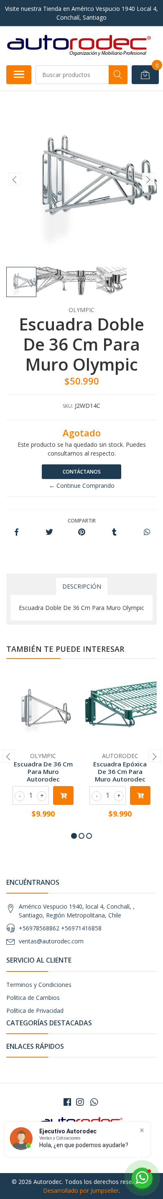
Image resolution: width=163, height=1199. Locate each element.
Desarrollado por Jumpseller (81, 1190)
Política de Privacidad (35, 1011)
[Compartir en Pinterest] (81, 532)
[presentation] (14, 179)
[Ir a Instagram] (80, 1102)
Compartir (82, 520)
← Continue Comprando (82, 485)
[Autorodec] (79, 46)
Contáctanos (82, 471)
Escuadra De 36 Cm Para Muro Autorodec (43, 771)
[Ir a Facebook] (67, 1102)
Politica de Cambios (33, 998)
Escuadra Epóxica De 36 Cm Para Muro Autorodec (120, 771)
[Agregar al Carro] (63, 795)
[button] (74, 836)
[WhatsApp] (94, 1102)
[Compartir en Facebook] (16, 532)
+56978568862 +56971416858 (60, 928)
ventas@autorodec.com (51, 941)
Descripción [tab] (81, 586)
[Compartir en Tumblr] (114, 532)
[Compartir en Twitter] (49, 532)
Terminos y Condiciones (38, 985)
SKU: (68, 406)
